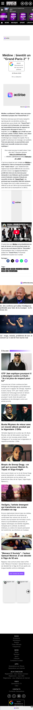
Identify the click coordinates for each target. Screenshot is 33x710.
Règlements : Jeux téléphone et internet (16, 678)
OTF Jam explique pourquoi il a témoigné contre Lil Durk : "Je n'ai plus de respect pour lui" (16, 377)
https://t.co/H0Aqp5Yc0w (18, 154)
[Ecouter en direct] (22, 3)
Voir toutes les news (16, 573)
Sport (22, 22)
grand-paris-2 (13, 271)
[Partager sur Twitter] (12, 262)
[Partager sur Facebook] (8, 262)
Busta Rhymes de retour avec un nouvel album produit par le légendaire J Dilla (16, 426)
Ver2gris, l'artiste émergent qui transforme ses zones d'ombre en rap (14, 507)
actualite (26, 269)
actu (7, 271)
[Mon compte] (30, 3)
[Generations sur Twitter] (14, 696)
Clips (16, 686)
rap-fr (3, 269)
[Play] (2, 10)
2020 (3, 271)
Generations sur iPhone (16, 666)
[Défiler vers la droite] (28, 591)
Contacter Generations (16, 691)
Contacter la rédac (16, 660)
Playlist (16, 642)
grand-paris (19, 269)
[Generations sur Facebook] (9, 696)
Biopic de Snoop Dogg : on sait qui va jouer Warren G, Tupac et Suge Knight (15, 467)
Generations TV (16, 683)
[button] (9, 591)
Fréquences (16, 646)
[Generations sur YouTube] (19, 696)
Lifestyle (16, 658)
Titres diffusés (16, 644)
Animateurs (16, 640)
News (7, 22)
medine (8, 269)
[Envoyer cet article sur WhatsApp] (21, 262)
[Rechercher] (26, 3)
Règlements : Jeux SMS (16, 676)
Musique (14, 22)
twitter (13, 269)
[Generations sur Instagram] (24, 696)
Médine (15, 131)
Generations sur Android (16, 668)
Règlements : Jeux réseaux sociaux (16, 674)
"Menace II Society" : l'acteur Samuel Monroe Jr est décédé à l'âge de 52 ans (16, 555)
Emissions (16, 638)
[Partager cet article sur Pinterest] (17, 262)
